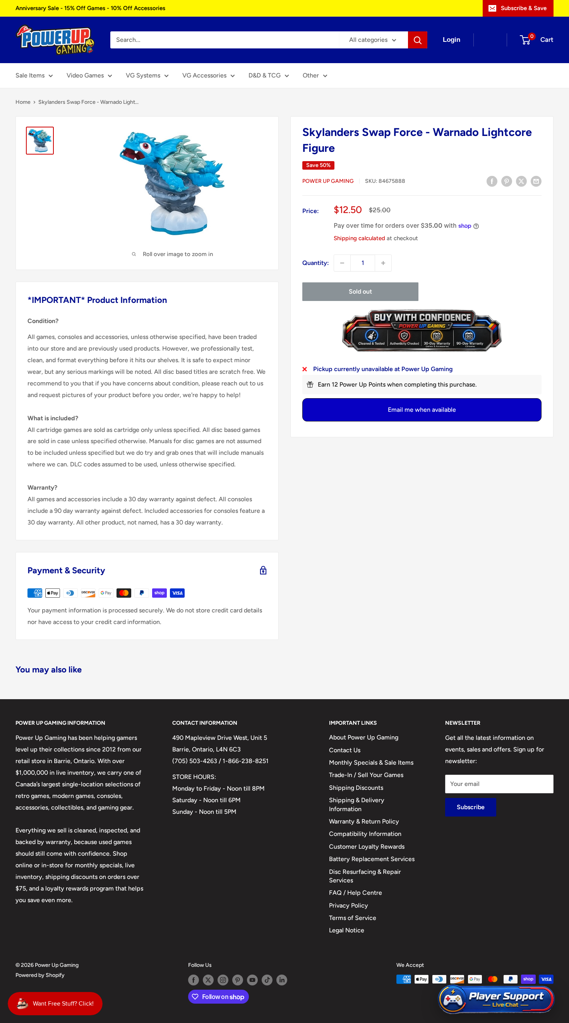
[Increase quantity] (383, 263)
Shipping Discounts (356, 787)
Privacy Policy (348, 905)
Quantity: (315, 262)
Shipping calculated (359, 238)
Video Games (85, 75)
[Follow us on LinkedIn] (281, 980)
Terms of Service (352, 918)
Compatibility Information (365, 833)
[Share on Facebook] (492, 181)
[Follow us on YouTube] (252, 980)
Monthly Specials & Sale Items (371, 762)
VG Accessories (204, 75)
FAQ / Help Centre (355, 892)
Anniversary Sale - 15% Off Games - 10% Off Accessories (90, 8)
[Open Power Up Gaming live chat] (496, 999)
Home (23, 102)
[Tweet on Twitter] (521, 181)
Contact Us (344, 750)
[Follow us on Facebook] (193, 980)
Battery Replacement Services (372, 859)
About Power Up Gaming (363, 737)
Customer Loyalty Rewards (366, 846)
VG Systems (143, 75)
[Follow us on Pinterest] (237, 980)
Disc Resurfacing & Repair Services (365, 876)
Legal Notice (346, 930)
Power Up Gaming (328, 181)
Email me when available (422, 409)
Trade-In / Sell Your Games (366, 775)
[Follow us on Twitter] (208, 980)
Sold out (360, 291)
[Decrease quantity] (342, 263)
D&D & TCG (265, 75)
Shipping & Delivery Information (356, 804)
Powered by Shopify (40, 975)
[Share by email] (536, 181)
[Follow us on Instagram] (223, 980)
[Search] (417, 39)
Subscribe (471, 807)
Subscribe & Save (524, 8)
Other (311, 75)
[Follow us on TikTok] (267, 980)
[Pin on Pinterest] (506, 181)
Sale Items (30, 75)
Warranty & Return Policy (364, 821)
